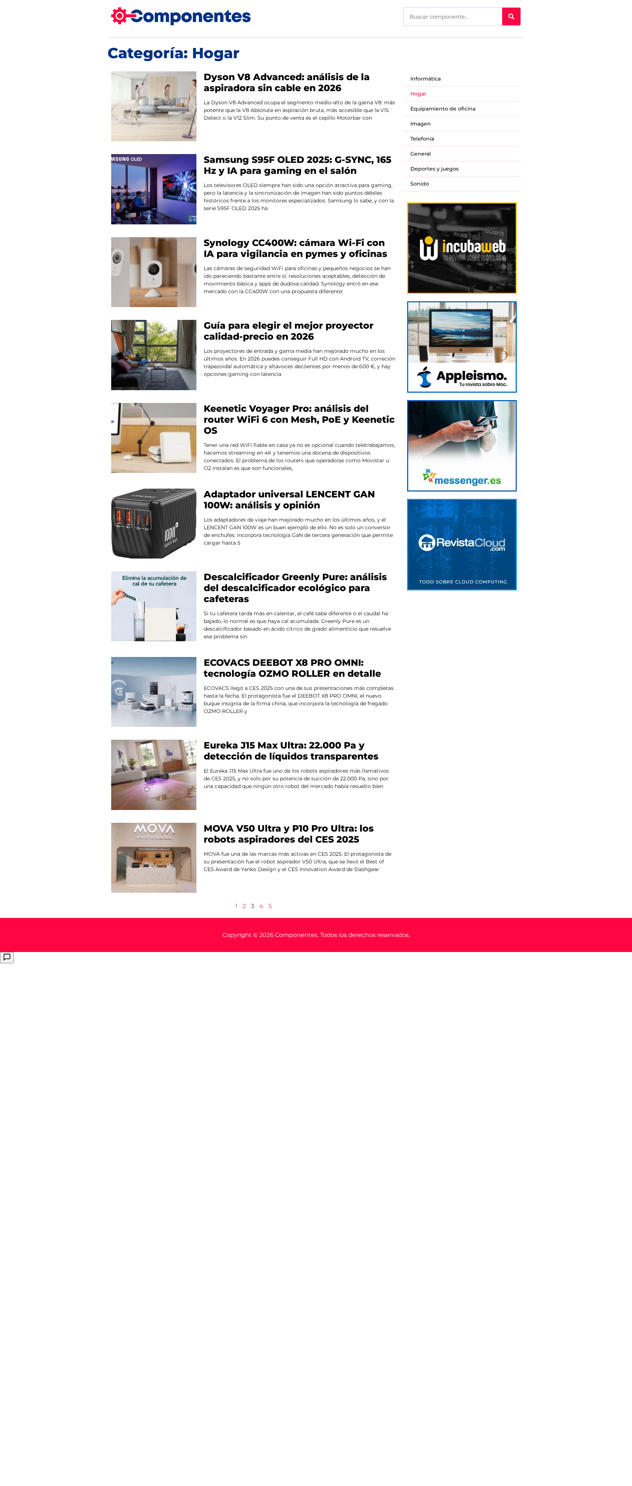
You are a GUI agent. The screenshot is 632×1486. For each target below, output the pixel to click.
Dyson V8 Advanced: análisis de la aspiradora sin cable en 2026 (287, 82)
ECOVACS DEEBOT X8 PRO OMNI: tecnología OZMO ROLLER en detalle (292, 668)
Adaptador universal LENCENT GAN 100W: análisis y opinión (289, 500)
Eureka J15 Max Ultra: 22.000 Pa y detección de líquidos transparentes (291, 751)
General (420, 153)
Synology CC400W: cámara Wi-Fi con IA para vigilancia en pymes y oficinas (295, 248)
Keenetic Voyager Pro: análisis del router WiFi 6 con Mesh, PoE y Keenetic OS (299, 419)
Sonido (419, 183)
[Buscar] (511, 16)
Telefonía (422, 138)
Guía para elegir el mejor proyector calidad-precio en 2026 (288, 331)
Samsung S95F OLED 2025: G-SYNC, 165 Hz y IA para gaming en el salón (297, 165)
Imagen (420, 123)
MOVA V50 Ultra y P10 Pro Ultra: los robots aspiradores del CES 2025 (289, 834)
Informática (425, 78)
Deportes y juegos (434, 168)
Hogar (418, 93)
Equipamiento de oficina (442, 108)
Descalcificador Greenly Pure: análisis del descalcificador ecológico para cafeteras (295, 587)
